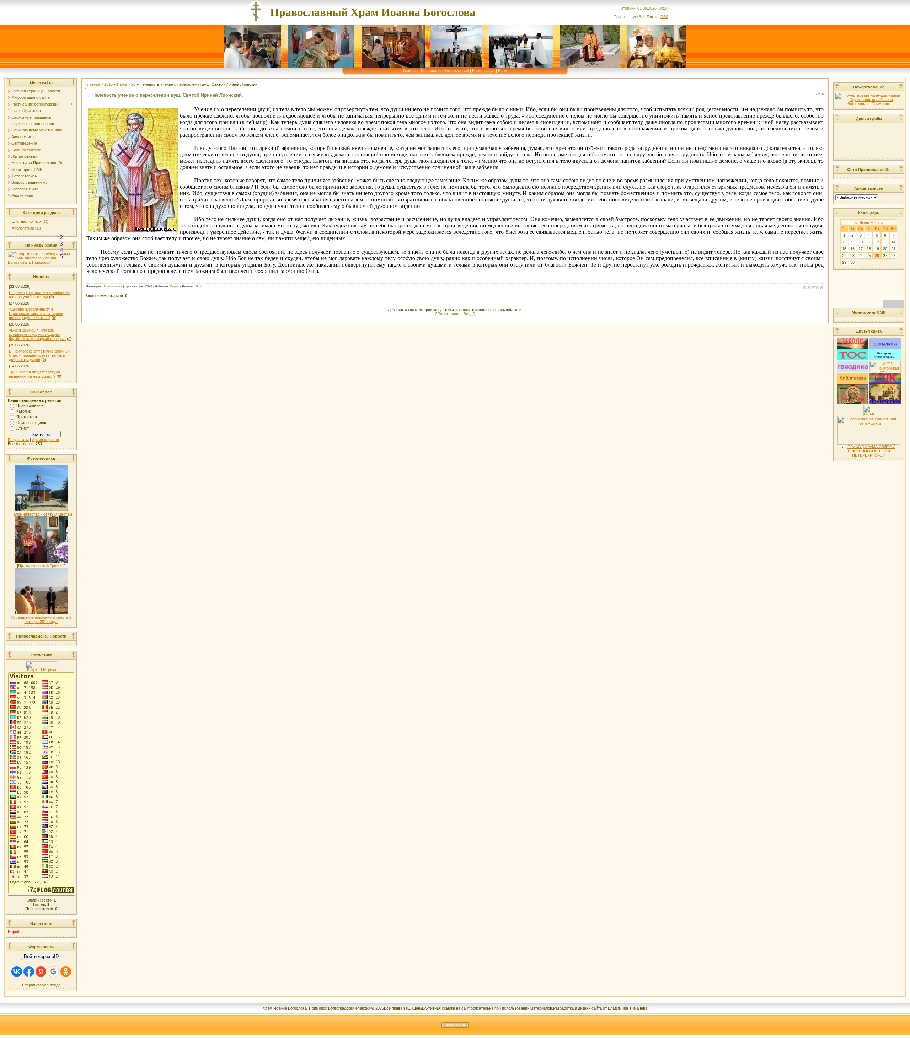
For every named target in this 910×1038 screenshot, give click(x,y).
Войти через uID (41, 956)
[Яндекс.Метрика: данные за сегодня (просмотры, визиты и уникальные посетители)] (41, 666)
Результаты (18, 439)
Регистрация (483, 71)
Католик (23, 411)
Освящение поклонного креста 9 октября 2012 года (41, 619)
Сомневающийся (31, 422)
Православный (29, 405)
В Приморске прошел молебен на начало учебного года (39, 294)
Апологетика (23, 228)
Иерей (13, 932)
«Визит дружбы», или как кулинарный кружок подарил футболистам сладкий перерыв (37, 334)
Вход (502, 71)
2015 (108, 84)
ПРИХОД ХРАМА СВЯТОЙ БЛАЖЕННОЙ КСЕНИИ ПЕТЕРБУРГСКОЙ (871, 451)
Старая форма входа (41, 985)
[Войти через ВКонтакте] (16, 971)
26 (133, 84)
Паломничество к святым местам (41, 514)
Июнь (122, 84)
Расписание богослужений (445, 71)
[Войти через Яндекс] (41, 971)
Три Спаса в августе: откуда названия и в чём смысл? (34, 374)
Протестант (26, 417)
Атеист (22, 428)
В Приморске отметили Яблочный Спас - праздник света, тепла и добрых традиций (39, 355)
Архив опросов (45, 439)
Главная (410, 71)
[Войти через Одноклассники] (65, 971)
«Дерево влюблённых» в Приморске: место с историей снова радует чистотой (36, 313)
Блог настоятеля (27, 221)
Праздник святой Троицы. (41, 566)
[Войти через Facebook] (28, 971)
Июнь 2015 (869, 222)
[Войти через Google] (53, 971)
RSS (664, 17)
